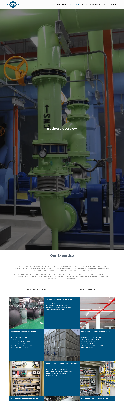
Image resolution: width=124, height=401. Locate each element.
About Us (64, 4)
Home (58, 4)
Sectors (83, 4)
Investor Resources (95, 4)
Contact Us (113, 4)
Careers (105, 4)
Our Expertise (74, 4)
